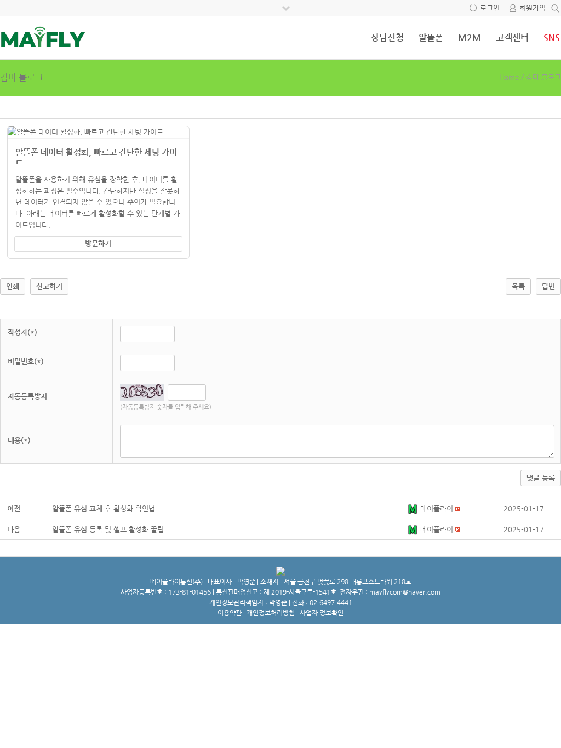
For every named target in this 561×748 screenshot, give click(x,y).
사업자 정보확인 (322, 613)
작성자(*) (22, 332)
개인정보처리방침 (271, 613)
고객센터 (512, 37)
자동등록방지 (27, 396)
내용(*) (19, 440)
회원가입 (532, 8)
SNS (551, 37)
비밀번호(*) (26, 361)
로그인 (490, 8)
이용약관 (229, 613)
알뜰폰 (431, 37)
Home (509, 77)
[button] (413, 508)
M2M (469, 37)
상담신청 (387, 37)
